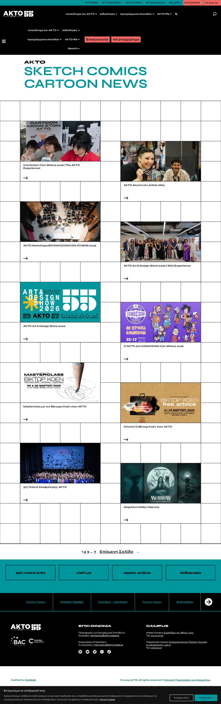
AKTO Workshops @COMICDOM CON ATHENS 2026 (60, 245)
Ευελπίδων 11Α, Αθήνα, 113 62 (178, 632)
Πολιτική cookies (107, 699)
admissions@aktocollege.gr (104, 635)
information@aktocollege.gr (108, 644)
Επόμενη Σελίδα (120, 551)
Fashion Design (152, 602)
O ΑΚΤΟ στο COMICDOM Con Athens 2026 (154, 346)
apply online (137, 572)
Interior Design (72, 602)
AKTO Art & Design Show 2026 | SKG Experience (157, 265)
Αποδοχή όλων (206, 697)
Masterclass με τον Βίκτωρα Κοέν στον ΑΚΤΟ (54, 406)
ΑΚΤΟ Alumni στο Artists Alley (145, 185)
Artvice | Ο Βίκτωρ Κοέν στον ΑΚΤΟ (148, 426)
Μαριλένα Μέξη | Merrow (141, 507)
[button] (4, 41)
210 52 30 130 (157, 635)
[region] (110, 695)
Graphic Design (36, 602)
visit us (83, 572)
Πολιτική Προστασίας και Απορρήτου (187, 680)
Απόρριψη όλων (181, 697)
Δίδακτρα (190, 572)
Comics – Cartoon (112, 602)
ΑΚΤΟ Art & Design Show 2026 (44, 326)
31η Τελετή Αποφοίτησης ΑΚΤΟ (45, 487)
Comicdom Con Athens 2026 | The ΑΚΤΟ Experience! (51, 167)
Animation (184, 602)
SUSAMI (30, 680)
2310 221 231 (156, 647)
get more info (30, 572)
